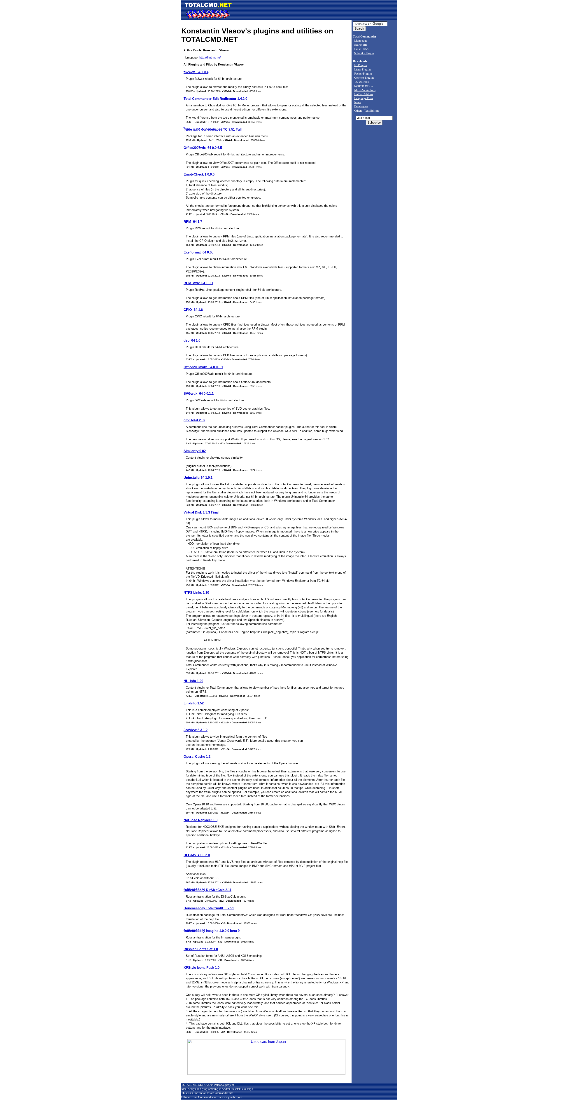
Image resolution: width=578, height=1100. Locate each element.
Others (358, 110)
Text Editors (371, 110)
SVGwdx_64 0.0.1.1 (199, 393)
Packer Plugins (363, 73)
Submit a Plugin (364, 53)
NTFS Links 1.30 (196, 592)
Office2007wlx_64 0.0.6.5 (203, 148)
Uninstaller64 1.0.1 (198, 477)
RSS (365, 49)
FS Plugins (360, 65)
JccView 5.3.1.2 (195, 730)
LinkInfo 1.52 (194, 703)
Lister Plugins (362, 69)
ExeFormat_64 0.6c (198, 252)
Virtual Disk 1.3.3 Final (201, 512)
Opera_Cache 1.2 (197, 756)
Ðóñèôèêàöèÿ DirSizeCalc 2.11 (207, 890)
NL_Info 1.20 (193, 681)
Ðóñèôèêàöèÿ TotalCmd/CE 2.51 (209, 908)
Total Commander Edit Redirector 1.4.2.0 (215, 99)
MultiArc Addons (364, 90)
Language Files (363, 98)
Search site (360, 44)
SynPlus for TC (363, 85)
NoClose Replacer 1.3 (200, 820)
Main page (360, 40)
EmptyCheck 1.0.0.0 (199, 174)
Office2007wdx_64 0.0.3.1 (203, 367)
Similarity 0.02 (195, 451)
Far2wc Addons (363, 94)
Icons (357, 102)
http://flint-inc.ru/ (210, 57)
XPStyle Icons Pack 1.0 (201, 967)
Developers (361, 106)
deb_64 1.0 (192, 340)
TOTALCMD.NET (192, 1084)
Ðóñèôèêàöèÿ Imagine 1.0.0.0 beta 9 (212, 931)
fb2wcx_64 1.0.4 (196, 72)
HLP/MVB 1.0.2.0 (197, 855)
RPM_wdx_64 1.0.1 (198, 283)
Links (357, 49)
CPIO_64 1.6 (193, 310)
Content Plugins (364, 77)
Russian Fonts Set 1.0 (201, 949)
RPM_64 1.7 (193, 221)
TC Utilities (361, 81)
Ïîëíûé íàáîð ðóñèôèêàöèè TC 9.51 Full (213, 129)
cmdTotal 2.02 (194, 420)
